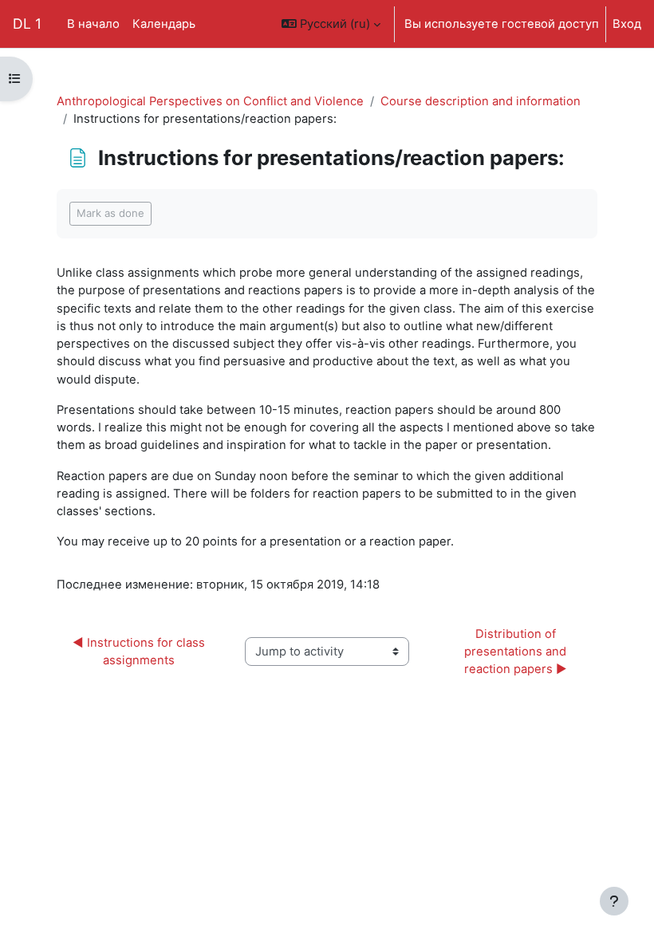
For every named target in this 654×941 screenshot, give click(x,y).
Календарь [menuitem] (163, 24)
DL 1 (27, 23)
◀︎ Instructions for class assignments (140, 651)
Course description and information (480, 101)
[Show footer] (614, 901)
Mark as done (110, 213)
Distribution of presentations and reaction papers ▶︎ (517, 651)
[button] (331, 24)
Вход (627, 24)
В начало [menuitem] (93, 24)
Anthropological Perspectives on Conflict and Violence (210, 101)
